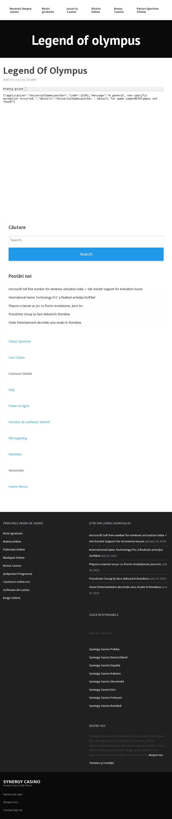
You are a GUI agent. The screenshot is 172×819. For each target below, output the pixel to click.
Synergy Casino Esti (102, 689)
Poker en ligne (19, 406)
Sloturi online (96, 10)
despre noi (156, 755)
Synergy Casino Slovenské (106, 681)
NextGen (15, 454)
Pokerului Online (14, 549)
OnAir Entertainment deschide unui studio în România (45, 322)
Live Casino (17, 357)
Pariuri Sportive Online (148, 10)
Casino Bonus (18, 486)
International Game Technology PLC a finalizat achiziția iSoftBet (52, 297)
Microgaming (18, 438)
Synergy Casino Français (105, 697)
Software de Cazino (16, 590)
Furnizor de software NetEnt (29, 422)
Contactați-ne (12, 810)
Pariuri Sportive (20, 341)
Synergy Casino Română (105, 705)
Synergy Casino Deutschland (108, 657)
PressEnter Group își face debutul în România (39, 314)
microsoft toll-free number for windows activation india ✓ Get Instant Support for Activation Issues (76, 289)
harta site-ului (12, 794)
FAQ (12, 390)
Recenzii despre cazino (20, 10)
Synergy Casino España (104, 665)
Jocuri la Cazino (72, 10)
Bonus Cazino (119, 10)
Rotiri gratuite (48, 10)
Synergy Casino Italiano (105, 673)
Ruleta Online (12, 541)
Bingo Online (11, 598)
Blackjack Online (14, 557)
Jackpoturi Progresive (17, 573)
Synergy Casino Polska (104, 649)
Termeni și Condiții (101, 763)
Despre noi (10, 802)
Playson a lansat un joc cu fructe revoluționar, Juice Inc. (46, 306)
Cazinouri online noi (16, 581)
